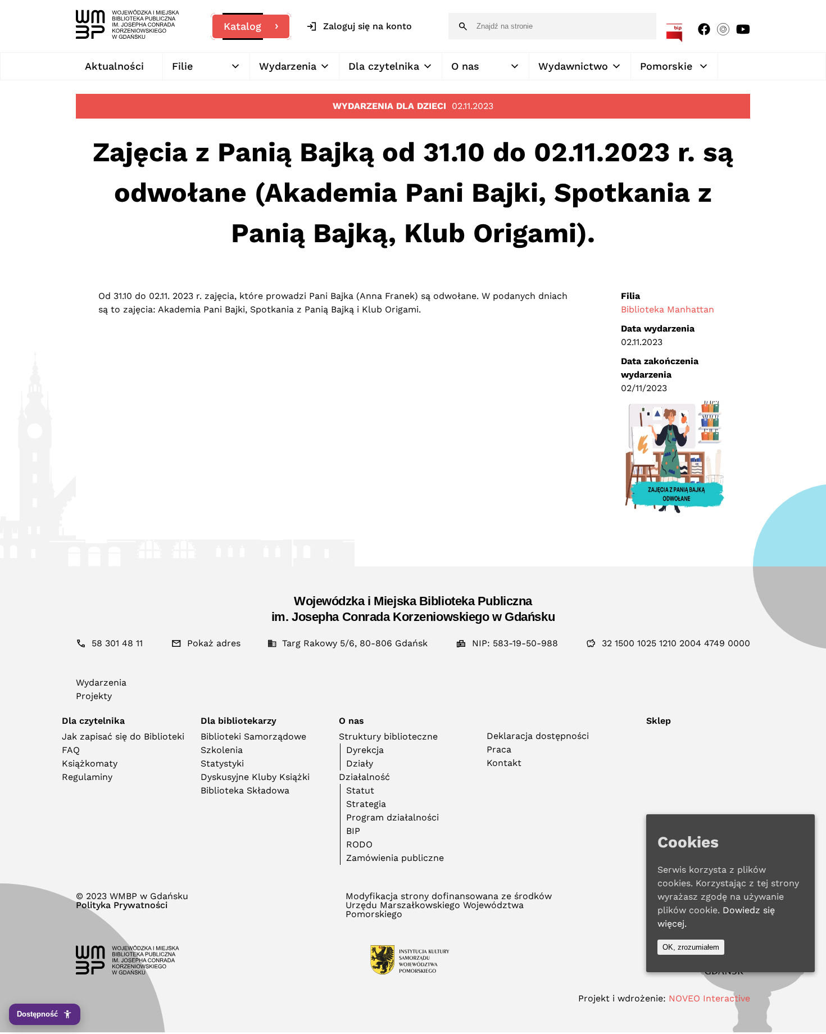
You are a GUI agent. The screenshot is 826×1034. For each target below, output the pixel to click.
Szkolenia (222, 750)
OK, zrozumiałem (690, 947)
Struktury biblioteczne (388, 736)
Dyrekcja (365, 750)
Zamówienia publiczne (395, 857)
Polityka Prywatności (121, 905)
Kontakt (504, 763)
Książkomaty (89, 763)
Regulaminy (87, 777)
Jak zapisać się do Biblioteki (123, 736)
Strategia (366, 804)
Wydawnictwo (573, 66)
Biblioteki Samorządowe (253, 736)
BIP (353, 831)
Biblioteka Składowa (245, 790)
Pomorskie (666, 66)
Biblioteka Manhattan (667, 309)
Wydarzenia (287, 66)
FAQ (71, 750)
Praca (499, 749)
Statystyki (222, 763)
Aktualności (114, 66)
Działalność (364, 777)
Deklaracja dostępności (538, 736)
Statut (360, 790)
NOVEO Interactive (709, 998)
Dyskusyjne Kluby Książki (255, 777)
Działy (359, 763)
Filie (182, 66)
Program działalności (392, 817)
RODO (359, 844)
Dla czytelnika (383, 66)
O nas (465, 66)
